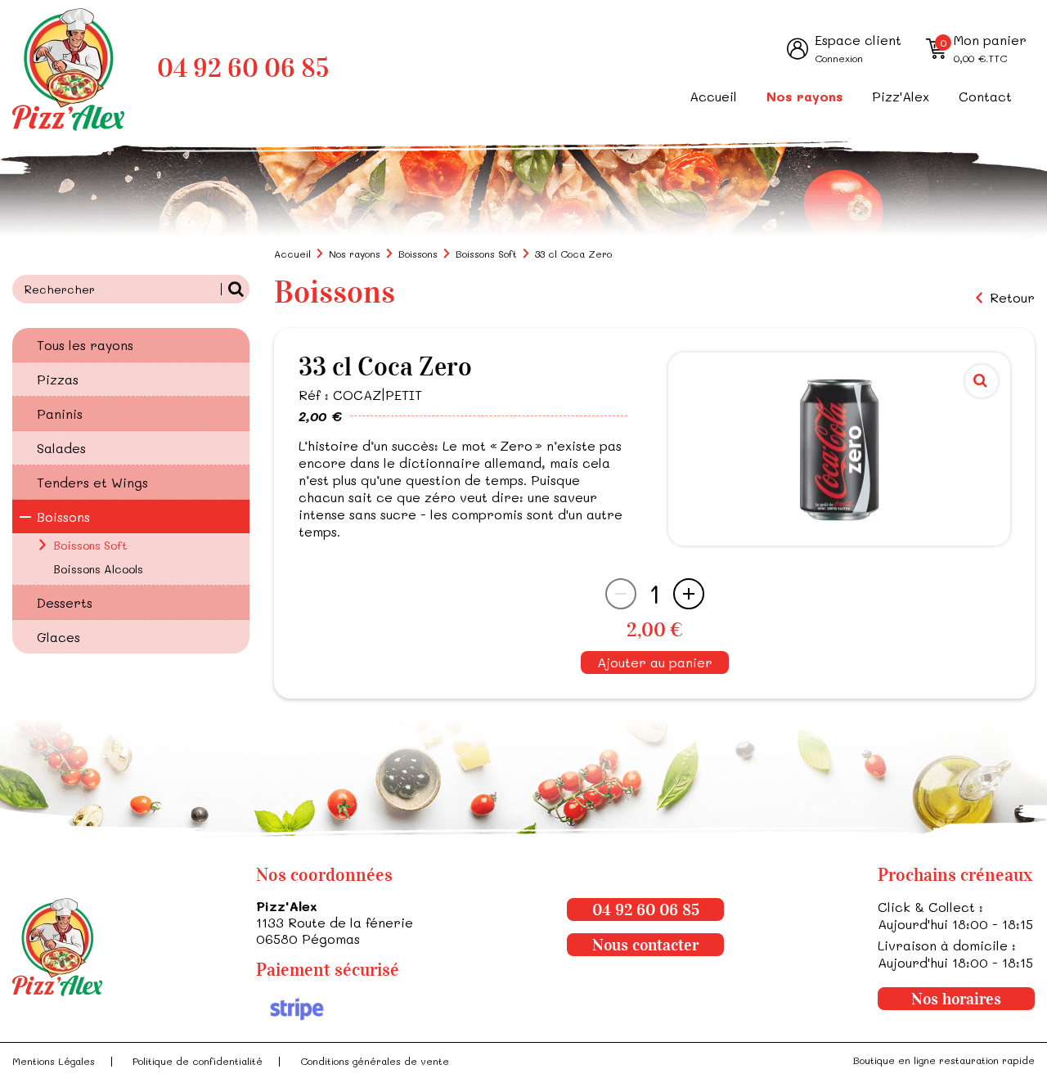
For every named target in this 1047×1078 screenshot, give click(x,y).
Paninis (60, 413)
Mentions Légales (53, 1060)
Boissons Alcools (98, 569)
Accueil (713, 96)
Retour (1012, 298)
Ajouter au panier (654, 662)
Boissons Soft (90, 545)
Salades (61, 447)
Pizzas (58, 379)
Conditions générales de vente (374, 1060)
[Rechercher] (235, 289)
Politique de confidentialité (198, 1060)
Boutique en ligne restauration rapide (944, 1060)
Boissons (63, 516)
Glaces (58, 636)
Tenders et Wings (92, 482)
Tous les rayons (85, 344)
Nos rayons (804, 96)
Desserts (64, 602)
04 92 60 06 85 (243, 68)
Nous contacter (645, 944)
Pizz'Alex (900, 96)
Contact (985, 96)
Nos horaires (956, 998)
